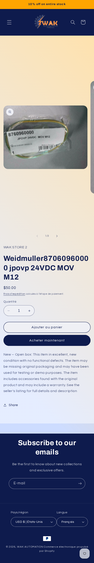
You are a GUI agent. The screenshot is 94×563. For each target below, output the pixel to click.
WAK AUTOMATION (30, 547)
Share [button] (13, 405)
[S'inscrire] (80, 483)
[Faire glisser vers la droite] (57, 236)
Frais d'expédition (14, 294)
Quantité (9, 301)
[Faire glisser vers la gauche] (37, 236)
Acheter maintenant (47, 340)
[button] (9, 22)
